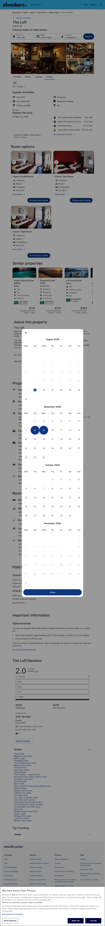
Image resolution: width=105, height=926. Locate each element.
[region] (52, 906)
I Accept (93, 921)
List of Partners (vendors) (12, 914)
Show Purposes (10, 921)
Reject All (75, 921)
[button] (70, 353)
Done (52, 592)
